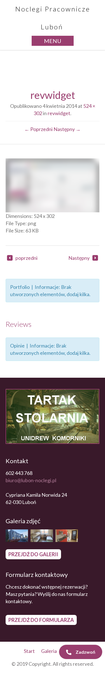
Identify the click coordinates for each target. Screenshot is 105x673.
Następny (79, 258)
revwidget (59, 113)
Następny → (67, 129)
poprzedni (26, 258)
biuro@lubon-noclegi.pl (31, 480)
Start (29, 651)
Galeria (49, 651)
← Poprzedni (38, 129)
